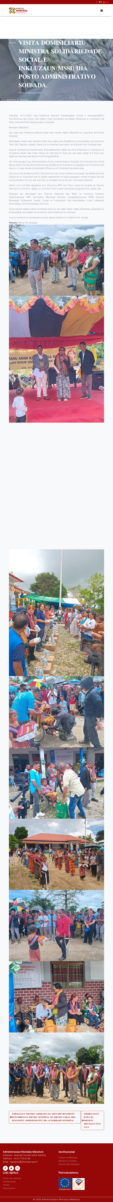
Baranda (11, 99)
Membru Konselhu (68, 1161)
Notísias (24, 99)
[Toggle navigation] (102, 11)
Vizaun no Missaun (68, 1157)
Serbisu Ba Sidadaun (69, 1164)
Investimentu (9, 1181)
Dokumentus (9, 1188)
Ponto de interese (12, 1178)
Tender (6, 1185)
